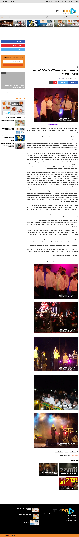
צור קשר (64, 1)
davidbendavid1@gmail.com (66, 518)
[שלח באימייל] (51, 82)
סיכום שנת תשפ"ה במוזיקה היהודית (15, 117)
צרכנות (32, 17)
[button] (1, 1)
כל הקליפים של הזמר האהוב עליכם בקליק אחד (56, 17)
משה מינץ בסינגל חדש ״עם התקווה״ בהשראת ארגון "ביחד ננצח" (20, 26)
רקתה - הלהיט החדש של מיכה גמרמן (14, 85)
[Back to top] (3, 533)
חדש (67, 67)
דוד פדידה (72, 67)
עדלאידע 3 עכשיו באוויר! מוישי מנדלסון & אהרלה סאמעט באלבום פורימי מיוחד (8, 138)
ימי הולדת (14, 17)
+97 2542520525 (70, 520)
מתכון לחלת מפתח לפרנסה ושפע (7, 121)
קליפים (70, 1)
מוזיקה (40, 17)
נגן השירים (49, 1)
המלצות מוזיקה (23, 17)
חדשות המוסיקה (60, 67)
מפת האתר (56, 1)
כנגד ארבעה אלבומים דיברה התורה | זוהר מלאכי (47, 26)
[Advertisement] (52, 47)
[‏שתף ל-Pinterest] (55, 82)
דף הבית (76, 1)
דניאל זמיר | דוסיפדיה (65, 455)
